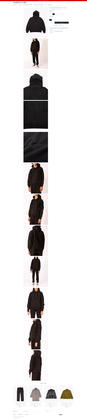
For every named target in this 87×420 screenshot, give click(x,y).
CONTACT (14, 414)
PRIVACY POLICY (15, 416)
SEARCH (70, 2)
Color (49, 18)
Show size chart (51, 16)
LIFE (45, 4)
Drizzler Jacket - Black (51, 403)
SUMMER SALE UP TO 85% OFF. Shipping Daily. (43, 0)
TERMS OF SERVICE (19, 416)
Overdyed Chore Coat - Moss (66, 403)
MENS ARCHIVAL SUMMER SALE (27, 4)
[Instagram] (62, 414)
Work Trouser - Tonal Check (20, 403)
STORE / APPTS (50, 4)
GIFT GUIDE (20, 4)
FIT (63, 25)
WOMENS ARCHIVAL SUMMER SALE (39, 4)
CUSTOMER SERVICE (20, 414)
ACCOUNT (67, 2)
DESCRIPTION (56, 25)
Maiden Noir (18, 417)
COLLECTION (15, 4)
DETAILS (60, 25)
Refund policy (23, 416)
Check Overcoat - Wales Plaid (36, 403)
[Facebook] (60, 414)
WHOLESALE (27, 414)
